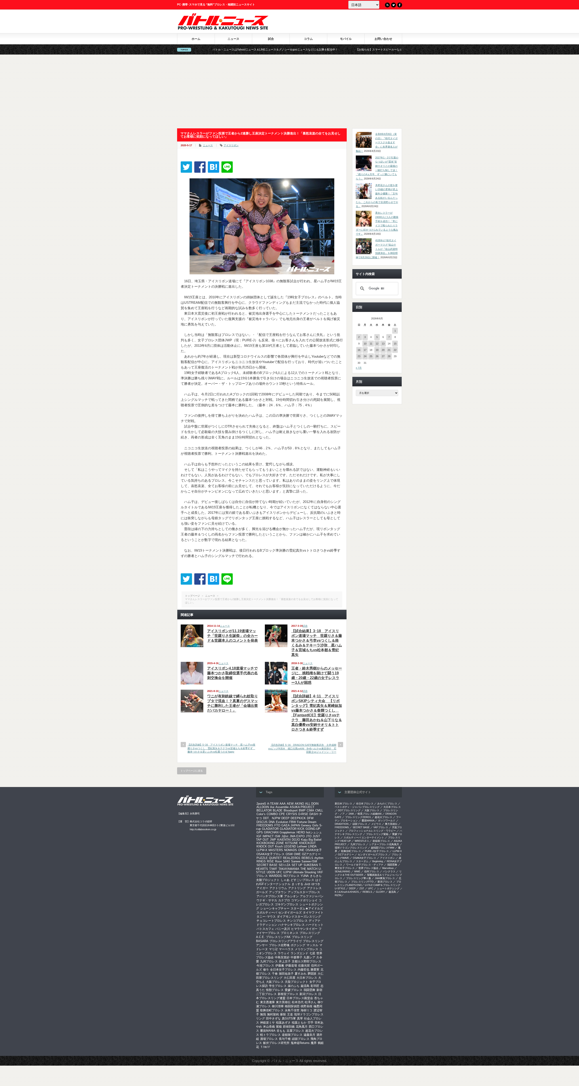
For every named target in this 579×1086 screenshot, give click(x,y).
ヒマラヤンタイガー (304, 929)
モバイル (346, 39)
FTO (277, 825)
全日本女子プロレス (283, 969)
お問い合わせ (383, 39)
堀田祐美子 (286, 973)
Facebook (399, 5)
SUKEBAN (311, 865)
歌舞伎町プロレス (272, 1010)
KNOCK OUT (265, 846)
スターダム (362, 861)
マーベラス (286, 949)
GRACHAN (271, 832)
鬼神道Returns (300, 1043)
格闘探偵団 (292, 1006)
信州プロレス (371, 871)
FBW (292, 822)
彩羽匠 (315, 986)
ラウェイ (284, 953)
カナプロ (284, 900)
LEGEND (290, 846)
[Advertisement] (289, 91)
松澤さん (310, 1002)
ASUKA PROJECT (302, 807)
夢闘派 (312, 973)
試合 (271, 39)
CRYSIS (291, 814)
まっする (297, 884)
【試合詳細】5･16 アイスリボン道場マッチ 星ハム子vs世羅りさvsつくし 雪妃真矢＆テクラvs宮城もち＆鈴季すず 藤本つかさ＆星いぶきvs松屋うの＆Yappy (221, 748)
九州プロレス (269, 961)
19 (377, 350)
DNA (272, 822)
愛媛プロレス (293, 990)
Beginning (377, 861)
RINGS (261, 861)
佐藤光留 (304, 965)
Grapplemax (287, 832)
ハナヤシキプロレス (291, 924)
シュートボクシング (388, 888)
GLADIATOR (270, 828)
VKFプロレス (380, 827)
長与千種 (285, 1039)
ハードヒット (314, 924)
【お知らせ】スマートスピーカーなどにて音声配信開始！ (333, 49)
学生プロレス (278, 986)
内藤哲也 (303, 969)
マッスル (312, 945)
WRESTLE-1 (362, 841)
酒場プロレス (269, 1039)
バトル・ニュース (285, 1061)
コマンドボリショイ (304, 900)
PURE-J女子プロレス (377, 851)
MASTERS (275, 850)
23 (359, 356)
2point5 (261, 803)
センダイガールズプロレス (373, 854)
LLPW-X (261, 850)
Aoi (272, 807)
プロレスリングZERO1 (358, 817)
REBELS (307, 858)
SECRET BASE (267, 865)
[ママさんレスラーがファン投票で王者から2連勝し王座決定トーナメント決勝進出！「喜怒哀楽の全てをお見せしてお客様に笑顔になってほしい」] (213, 167)
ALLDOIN (262, 807)
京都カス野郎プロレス (306, 961)
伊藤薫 (279, 965)
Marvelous (388, 868)
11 (371, 343)
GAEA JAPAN (290, 825)
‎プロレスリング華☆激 (358, 878)
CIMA (310, 810)
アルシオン (291, 896)
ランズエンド (299, 953)
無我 (263, 1014)
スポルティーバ (266, 912)
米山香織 (269, 1026)
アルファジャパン (311, 896)
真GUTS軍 (289, 1018)
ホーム (196, 39)
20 (383, 350)
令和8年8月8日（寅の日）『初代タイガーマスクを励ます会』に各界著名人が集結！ (377, 142)
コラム (308, 39)
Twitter (393, 5)
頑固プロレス (300, 1039)
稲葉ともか (299, 1022)
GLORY (380, 891)
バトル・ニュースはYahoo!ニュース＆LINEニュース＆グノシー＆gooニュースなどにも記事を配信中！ (217, 49)
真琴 (300, 1018)
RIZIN (338, 895)
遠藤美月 (309, 1034)
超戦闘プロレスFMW (382, 847)
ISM (277, 836)
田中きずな (273, 1018)
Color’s (261, 814)
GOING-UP (313, 828)
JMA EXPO (297, 836)
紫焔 (279, 1026)
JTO (308, 836)
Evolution (282, 822)
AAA (283, 803)
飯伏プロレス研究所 (276, 1043)
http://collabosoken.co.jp (203, 829)
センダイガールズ (290, 912)
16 (359, 350)
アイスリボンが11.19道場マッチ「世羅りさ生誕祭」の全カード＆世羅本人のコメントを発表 (232, 635)
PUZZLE (262, 858)
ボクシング (298, 945)
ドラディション (266, 924)
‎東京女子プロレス (345, 868)
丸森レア (309, 957)
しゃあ (285, 880)
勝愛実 (315, 969)
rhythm (318, 858)
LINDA (312, 846)
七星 (312, 953)
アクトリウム (278, 888)
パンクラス (389, 871)
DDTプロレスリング (349, 810)
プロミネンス (289, 933)
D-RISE (303, 814)
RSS (387, 5)
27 (383, 356)
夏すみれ (300, 973)
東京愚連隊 (267, 1002)
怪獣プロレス (275, 990)
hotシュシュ (314, 832)
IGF (258, 836)
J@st (284, 836)
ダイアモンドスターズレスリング (299, 916)
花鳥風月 (302, 1026)
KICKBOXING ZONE (270, 843)
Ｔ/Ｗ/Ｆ (265, 1047)
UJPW (287, 872)
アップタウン (278, 892)
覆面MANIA (267, 1030)
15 (395, 343)
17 (365, 350)
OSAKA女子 (314, 850)
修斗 (266, 969)
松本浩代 (298, 1002)
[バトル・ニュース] (223, 28)
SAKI (286, 861)
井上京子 (285, 961)
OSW (289, 854)
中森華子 (296, 957)
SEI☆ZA (284, 865)
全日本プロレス (364, 803)
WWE (357, 871)
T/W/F (273, 869)
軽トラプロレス (270, 1034)
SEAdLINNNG (342, 871)
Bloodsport (291, 810)
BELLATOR (264, 810)
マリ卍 (273, 949)
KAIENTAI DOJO (288, 839)
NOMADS (290, 850)
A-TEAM (272, 803)
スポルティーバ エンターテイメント (364, 837)
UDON (271, 872)
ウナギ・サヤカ (266, 900)
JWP (273, 839)
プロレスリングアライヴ (285, 941)
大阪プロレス (275, 981)
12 (377, 343)
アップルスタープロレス (304, 892)
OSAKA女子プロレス (270, 854)
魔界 (314, 1043)
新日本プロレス (343, 803)
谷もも (281, 1030)
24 (365, 356)
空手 (310, 1022)
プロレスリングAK (278, 937)
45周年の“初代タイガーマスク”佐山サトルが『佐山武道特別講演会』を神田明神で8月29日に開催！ (377, 249)
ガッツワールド (386, 820)
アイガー (262, 888)
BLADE (277, 810)
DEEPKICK (298, 818)
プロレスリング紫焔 (377, 834)
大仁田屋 (289, 977)
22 (395, 350)
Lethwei (302, 846)
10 (365, 343)
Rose (278, 861)
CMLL (319, 810)
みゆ (307, 884)
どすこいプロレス (302, 880)
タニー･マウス (266, 916)
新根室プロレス (288, 994)
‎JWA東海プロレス (385, 878)
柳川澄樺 (278, 1006)
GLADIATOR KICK (292, 828)
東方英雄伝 (283, 1002)
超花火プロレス (383, 817)
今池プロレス (265, 965)
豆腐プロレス (295, 1030)
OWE (297, 854)
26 (377, 356)
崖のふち (293, 986)
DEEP (285, 818)
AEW (290, 803)
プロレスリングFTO (362, 881)
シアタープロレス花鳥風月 (384, 844)
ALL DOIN (311, 803)
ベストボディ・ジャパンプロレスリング (357, 807)
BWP (302, 810)
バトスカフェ (265, 929)
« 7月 (359, 367)
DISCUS (262, 822)
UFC (279, 872)
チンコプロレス (297, 920)
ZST (361, 888)
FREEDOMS (264, 825)
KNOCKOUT (307, 843)
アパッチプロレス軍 (269, 896)
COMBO (272, 814)
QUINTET (275, 858)
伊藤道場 (291, 965)
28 (389, 356)
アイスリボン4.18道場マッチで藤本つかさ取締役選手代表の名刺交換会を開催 (232, 673)
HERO (301, 832)
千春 (275, 973)
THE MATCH (308, 869)
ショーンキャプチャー (275, 908)
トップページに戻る (191, 770)
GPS (259, 832)
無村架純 (273, 1014)
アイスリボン (231, 145)
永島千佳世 (292, 1010)
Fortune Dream (306, 822)
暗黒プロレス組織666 (370, 813)
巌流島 (305, 986)
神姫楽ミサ (267, 1022)
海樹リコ (306, 1010)
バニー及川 (282, 929)
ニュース (233, 39)
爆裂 (283, 1014)
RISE (270, 861)
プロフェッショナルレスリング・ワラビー (372, 830)
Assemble (282, 807)
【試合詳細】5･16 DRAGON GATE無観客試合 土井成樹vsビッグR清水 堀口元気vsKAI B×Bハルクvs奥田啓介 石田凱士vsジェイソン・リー (302, 748)
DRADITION (342, 824)
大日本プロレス (307, 977)
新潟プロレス (308, 994)
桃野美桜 (306, 1006)
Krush (279, 846)
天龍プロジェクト (296, 981)
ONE (301, 850)
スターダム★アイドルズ (307, 908)
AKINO (299, 803)
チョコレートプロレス (271, 920)
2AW (351, 813)
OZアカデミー (311, 854)
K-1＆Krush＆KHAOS (347, 891)
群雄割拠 (289, 1026)
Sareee (295, 861)
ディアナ (314, 920)
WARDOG (275, 876)
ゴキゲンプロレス (286, 904)
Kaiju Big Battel (311, 839)
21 (389, 350)
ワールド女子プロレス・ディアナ (364, 864)
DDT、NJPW (271, 818)
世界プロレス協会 (368, 868)
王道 (290, 1014)
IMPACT (268, 836)
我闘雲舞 (309, 990)
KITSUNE (291, 843)
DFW (310, 818)
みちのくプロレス (387, 803)
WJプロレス (291, 876)
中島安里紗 (282, 957)
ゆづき (315, 884)
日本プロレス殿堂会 (300, 998)
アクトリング (297, 888)
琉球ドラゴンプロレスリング (351, 847)
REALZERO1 (291, 858)
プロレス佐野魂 (279, 945)
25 (371, 356)
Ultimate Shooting (304, 872)
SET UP (297, 865)
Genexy (306, 825)
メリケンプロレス (306, 949)
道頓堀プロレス (292, 1034)
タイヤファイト (313, 912)
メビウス (376, 824)
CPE (282, 814)
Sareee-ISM (309, 861)
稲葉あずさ (283, 1022)
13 (383, 343)
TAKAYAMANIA (288, 869)
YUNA (305, 876)
